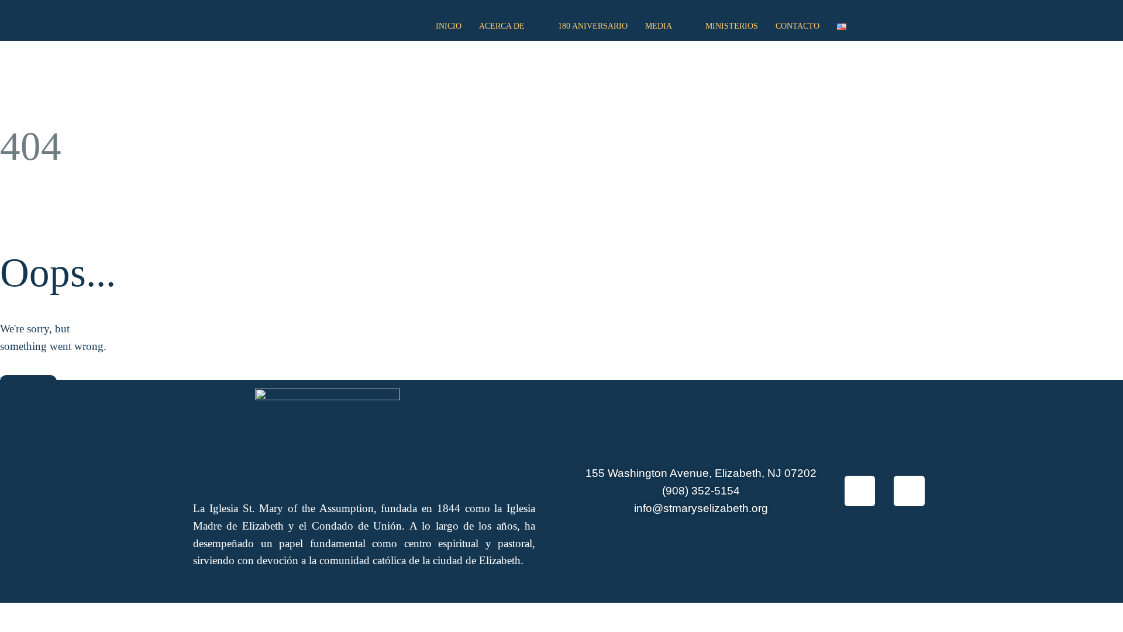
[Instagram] (909, 491)
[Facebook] (860, 491)
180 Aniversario (593, 26)
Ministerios (731, 26)
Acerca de (502, 26)
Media (658, 26)
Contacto (797, 26)
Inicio (448, 26)
